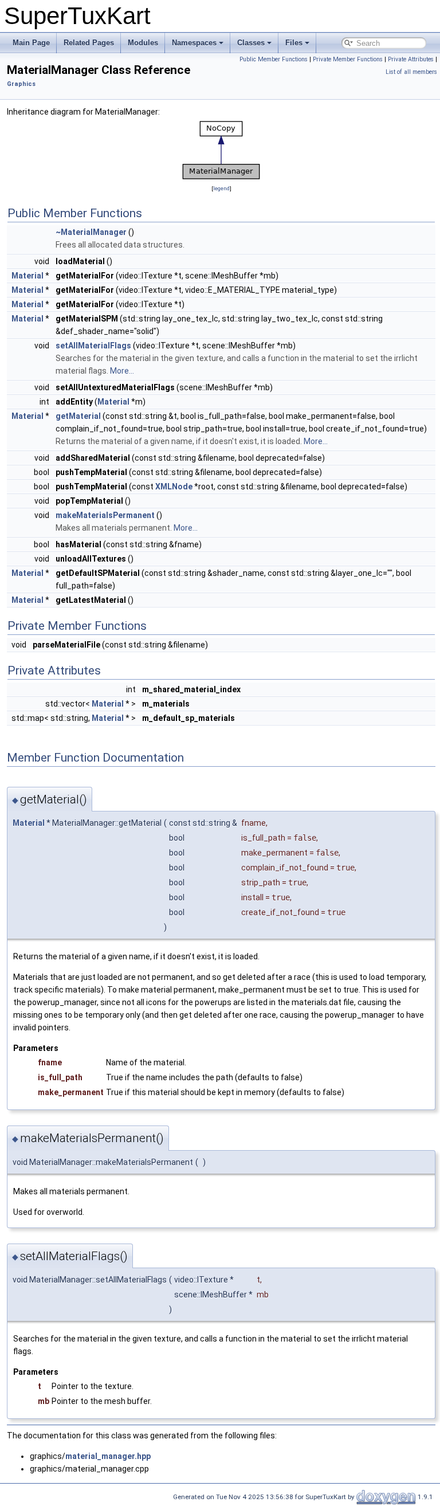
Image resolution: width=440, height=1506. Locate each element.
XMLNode (173, 486)
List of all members (411, 72)
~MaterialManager (91, 232)
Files (293, 42)
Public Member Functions (273, 59)
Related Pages (89, 42)
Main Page (31, 42)
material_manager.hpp (108, 1456)
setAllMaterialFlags (93, 345)
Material (27, 275)
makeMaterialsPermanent (105, 515)
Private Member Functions (348, 59)
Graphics (21, 84)
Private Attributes (411, 59)
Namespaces (194, 42)
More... (122, 370)
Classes (251, 42)
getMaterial (78, 416)
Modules (143, 42)
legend (221, 188)
